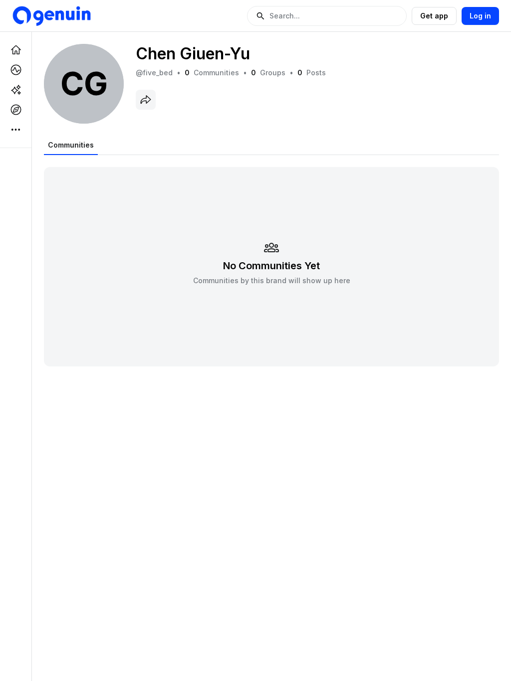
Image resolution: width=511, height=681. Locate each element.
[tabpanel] (271, 260)
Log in (480, 15)
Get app (434, 15)
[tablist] (71, 145)
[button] (327, 16)
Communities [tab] (71, 145)
